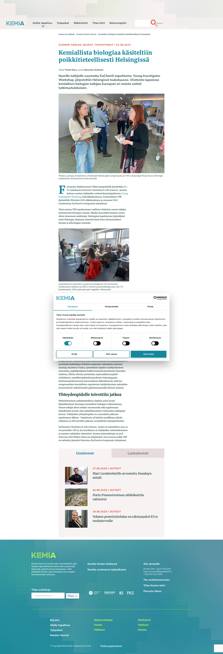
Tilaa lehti (98, 22)
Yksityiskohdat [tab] (111, 306)
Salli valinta (111, 354)
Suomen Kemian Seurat (86, 34)
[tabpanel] (111, 497)
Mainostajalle (118, 22)
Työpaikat (63, 22)
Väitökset (40, 35)
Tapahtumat (104, 44)
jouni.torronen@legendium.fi (157, 571)
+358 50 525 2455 (153, 574)
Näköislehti (81, 22)
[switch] (97, 343)
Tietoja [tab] (150, 306)
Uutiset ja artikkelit (66, 34)
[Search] (150, 23)
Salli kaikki (148, 354)
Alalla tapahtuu (42, 22)
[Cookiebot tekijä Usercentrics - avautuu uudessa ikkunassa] (155, 298)
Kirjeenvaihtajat (43, 28)
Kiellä (74, 354)
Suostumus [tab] (73, 306)
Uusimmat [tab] (85, 453)
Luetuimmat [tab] (138, 453)
